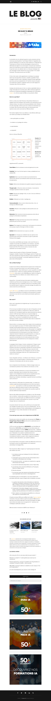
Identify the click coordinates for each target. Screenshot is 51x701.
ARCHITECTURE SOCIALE (25, 28)
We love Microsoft (24, 530)
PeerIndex (12, 273)
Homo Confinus (35, 530)
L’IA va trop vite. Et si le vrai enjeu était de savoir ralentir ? (23, 555)
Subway (16, 290)
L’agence (12, 93)
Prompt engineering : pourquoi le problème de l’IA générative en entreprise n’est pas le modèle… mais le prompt (25, 562)
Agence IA (24, 698)
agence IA (13, 538)
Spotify (11, 290)
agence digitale (37, 497)
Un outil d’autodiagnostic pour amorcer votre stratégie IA (23, 569)
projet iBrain (12, 385)
